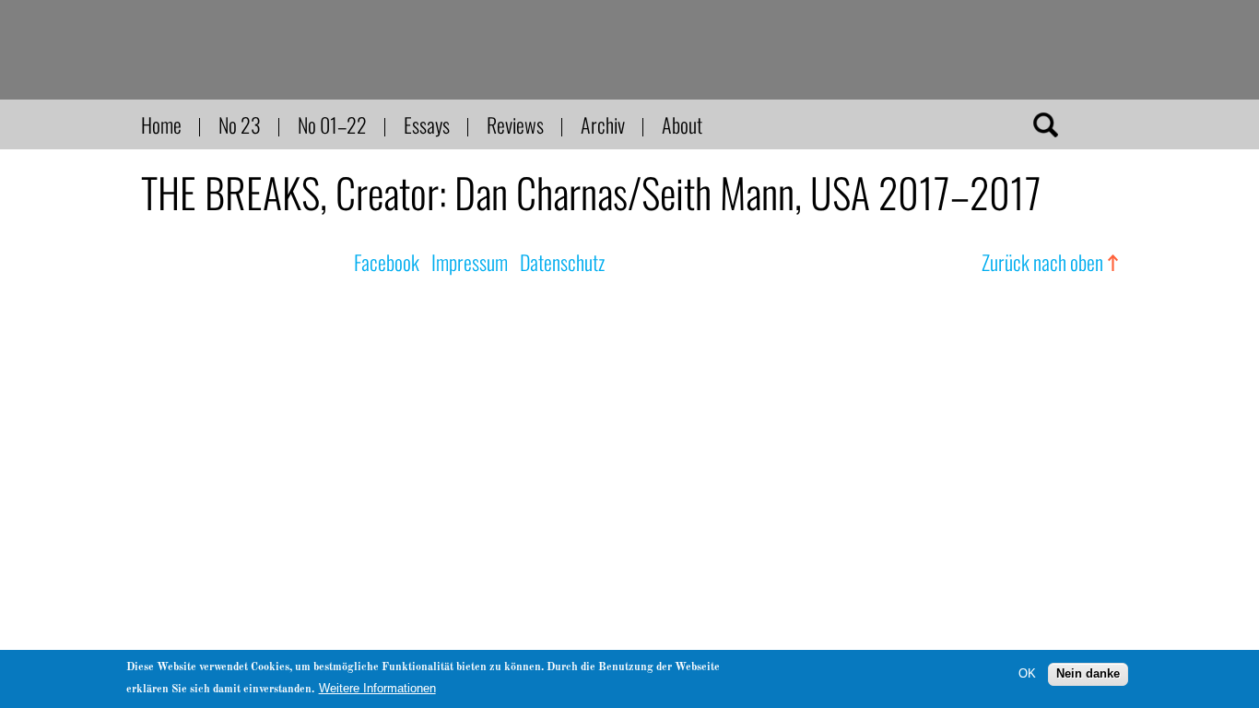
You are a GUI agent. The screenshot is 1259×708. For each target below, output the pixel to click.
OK (1027, 673)
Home (161, 124)
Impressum (469, 262)
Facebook (386, 262)
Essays (427, 124)
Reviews (515, 124)
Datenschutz (562, 262)
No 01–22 (332, 124)
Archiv (603, 124)
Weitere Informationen (377, 688)
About (682, 124)
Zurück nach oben (1042, 262)
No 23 (239, 124)
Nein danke (1088, 673)
